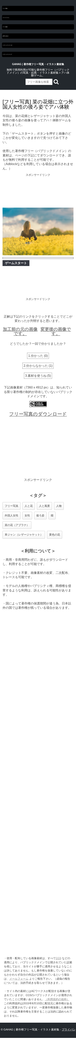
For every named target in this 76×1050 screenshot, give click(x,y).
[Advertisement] (38, 191)
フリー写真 (5, 8)
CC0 (58, 958)
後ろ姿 (40, 515)
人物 (59, 505)
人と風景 (44, 505)
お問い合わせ (5, 36)
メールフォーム (18, 978)
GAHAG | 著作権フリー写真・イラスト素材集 (38, 64)
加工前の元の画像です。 (20, 331)
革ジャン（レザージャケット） (24, 534)
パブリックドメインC (7, 54)
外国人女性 (11, 515)
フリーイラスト (6, 17)
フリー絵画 (5, 27)
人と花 (29, 505)
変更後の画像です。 (56, 331)
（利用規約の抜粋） (57, 999)
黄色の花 (54, 534)
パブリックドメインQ (7, 45)
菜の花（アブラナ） (17, 525)
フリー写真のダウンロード (38, 414)
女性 (27, 515)
